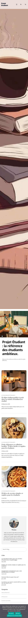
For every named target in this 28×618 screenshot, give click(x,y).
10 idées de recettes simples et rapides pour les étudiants (12, 494)
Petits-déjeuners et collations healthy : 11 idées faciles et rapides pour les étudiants (14, 446)
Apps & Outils (4, 596)
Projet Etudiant (4, 4)
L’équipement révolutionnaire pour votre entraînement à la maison (12, 571)
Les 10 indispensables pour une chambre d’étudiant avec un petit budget (12, 559)
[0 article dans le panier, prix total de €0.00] (25, 4)
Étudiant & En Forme (6, 600)
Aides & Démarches (5, 592)
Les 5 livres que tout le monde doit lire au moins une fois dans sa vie (14, 582)
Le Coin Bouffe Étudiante (8, 395)
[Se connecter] (20, 4)
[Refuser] (26, 611)
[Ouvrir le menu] (17, 4)
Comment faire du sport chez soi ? (10, 577)
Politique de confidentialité (14, 615)
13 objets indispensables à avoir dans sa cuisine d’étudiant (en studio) (13, 399)
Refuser (18, 613)
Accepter (11, 613)
